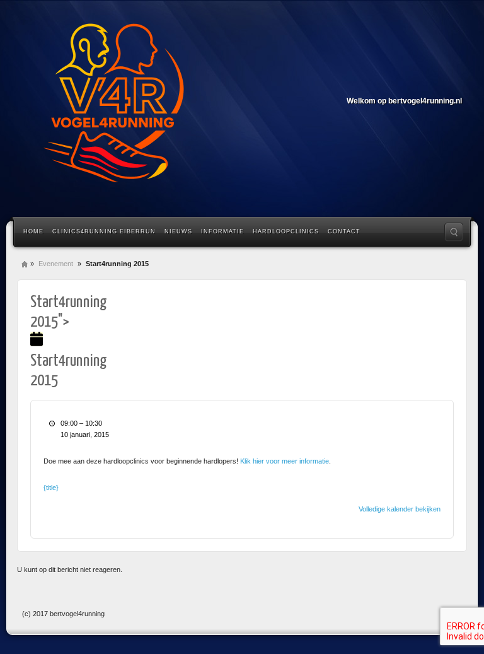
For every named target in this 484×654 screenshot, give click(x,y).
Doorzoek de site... (453, 232)
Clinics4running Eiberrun (104, 231)
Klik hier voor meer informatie (284, 461)
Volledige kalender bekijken (400, 509)
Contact (344, 231)
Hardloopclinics (286, 231)
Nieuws (178, 231)
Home (33, 231)
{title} (51, 487)
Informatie (222, 231)
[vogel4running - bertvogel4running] (113, 107)
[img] (36, 341)
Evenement (55, 263)
